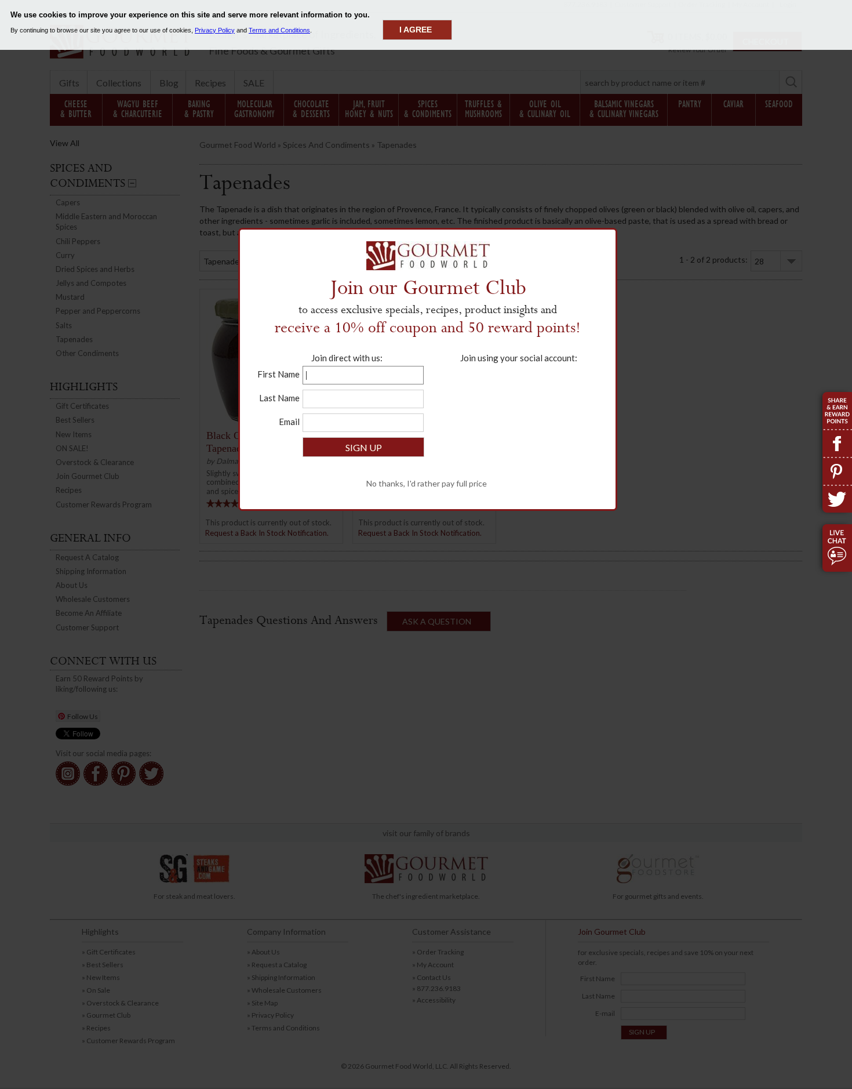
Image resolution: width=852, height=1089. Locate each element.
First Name (278, 374)
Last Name (279, 398)
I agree (415, 29)
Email (289, 421)
